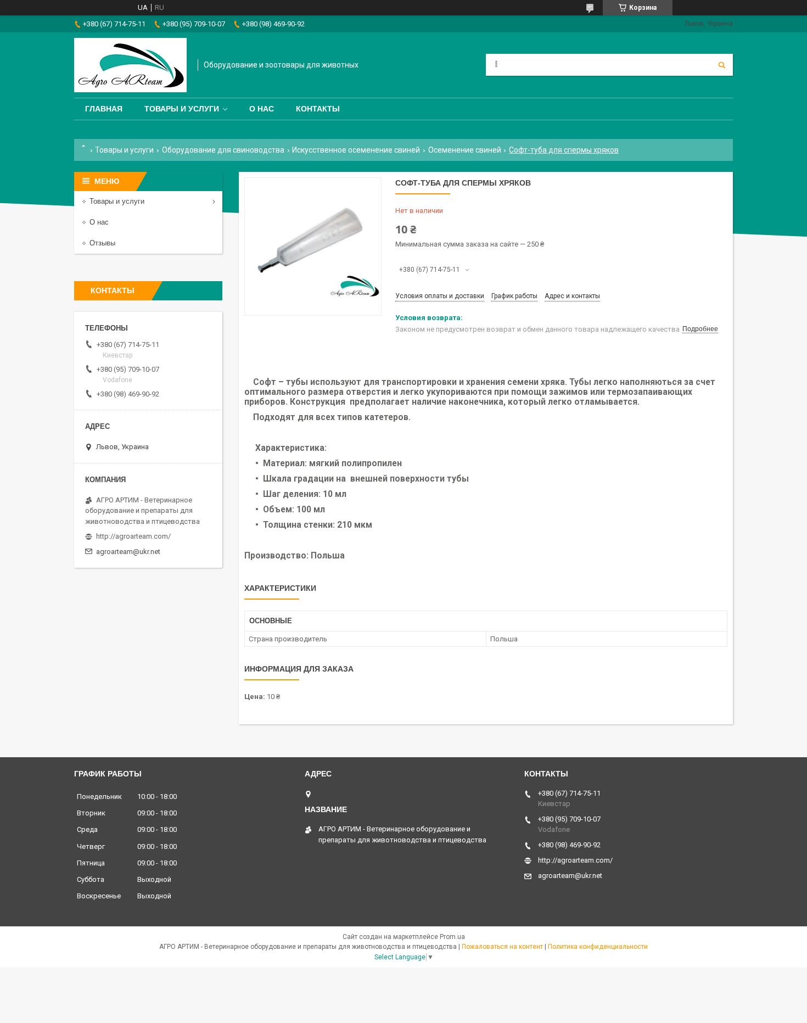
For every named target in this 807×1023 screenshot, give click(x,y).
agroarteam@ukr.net (128, 551)
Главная (103, 108)
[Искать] (722, 65)
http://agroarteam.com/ (133, 536)
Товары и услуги (181, 108)
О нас (261, 108)
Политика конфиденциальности (598, 947)
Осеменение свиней (464, 150)
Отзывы (102, 243)
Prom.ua (452, 937)
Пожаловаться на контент (502, 947)
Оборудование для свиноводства (223, 150)
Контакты (318, 108)
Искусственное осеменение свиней (356, 150)
